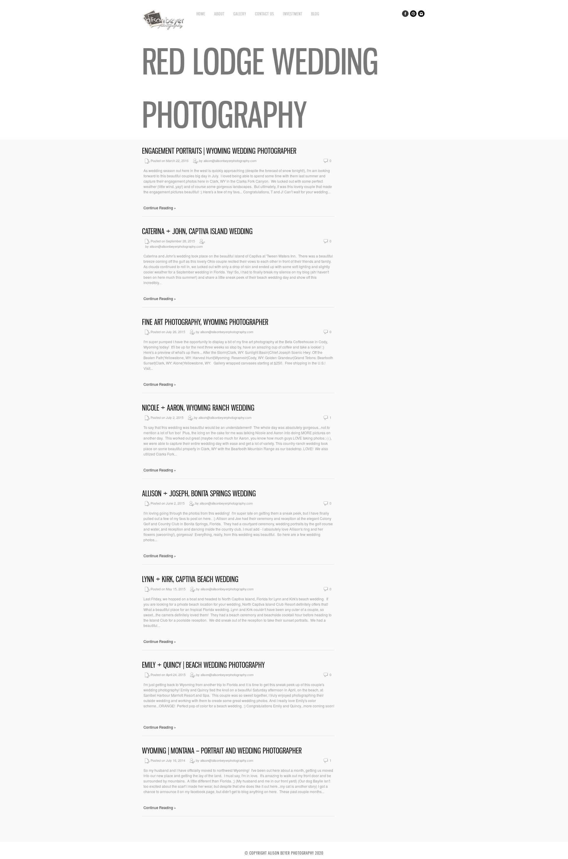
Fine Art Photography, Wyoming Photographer (205, 322)
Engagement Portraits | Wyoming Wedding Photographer (219, 150)
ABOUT (219, 13)
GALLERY (239, 13)
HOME (200, 13)
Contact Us (264, 13)
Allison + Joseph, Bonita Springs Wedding (199, 493)
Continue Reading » (159, 207)
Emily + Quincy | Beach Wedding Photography (203, 665)
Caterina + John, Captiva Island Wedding (197, 231)
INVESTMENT (292, 13)
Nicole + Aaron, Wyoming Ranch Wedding (198, 407)
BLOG (315, 13)
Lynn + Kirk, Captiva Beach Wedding (190, 579)
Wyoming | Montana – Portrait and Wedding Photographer (221, 750)
